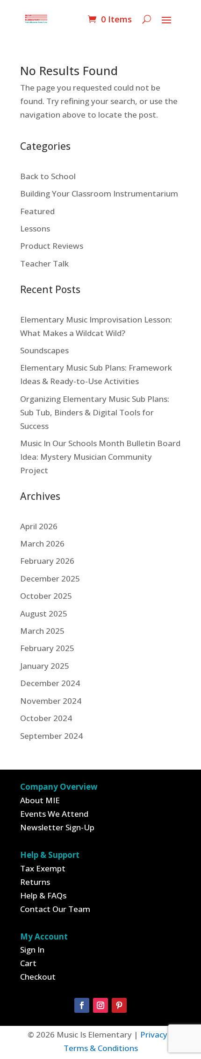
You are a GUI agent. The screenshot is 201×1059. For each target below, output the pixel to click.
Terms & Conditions (101, 1048)
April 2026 (38, 526)
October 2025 (46, 595)
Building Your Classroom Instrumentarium (99, 193)
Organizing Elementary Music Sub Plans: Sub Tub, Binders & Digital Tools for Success (94, 412)
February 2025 (47, 648)
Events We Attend (54, 813)
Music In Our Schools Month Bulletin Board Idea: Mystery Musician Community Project (100, 457)
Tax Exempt (42, 868)
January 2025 (44, 665)
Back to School (48, 176)
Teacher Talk (44, 263)
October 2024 (46, 718)
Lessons (35, 228)
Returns (35, 882)
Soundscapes (44, 350)
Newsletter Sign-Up (57, 827)
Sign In (32, 949)
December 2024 (50, 683)
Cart (28, 963)
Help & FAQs (43, 895)
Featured (37, 211)
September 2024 (51, 735)
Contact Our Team (55, 909)
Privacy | (157, 1034)
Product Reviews (51, 245)
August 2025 (43, 613)
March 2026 (42, 543)
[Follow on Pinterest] (119, 1005)
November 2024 (50, 700)
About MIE (40, 800)
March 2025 (42, 630)
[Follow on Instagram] (100, 1005)
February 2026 (47, 560)
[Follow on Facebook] (81, 1005)
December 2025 (50, 578)
